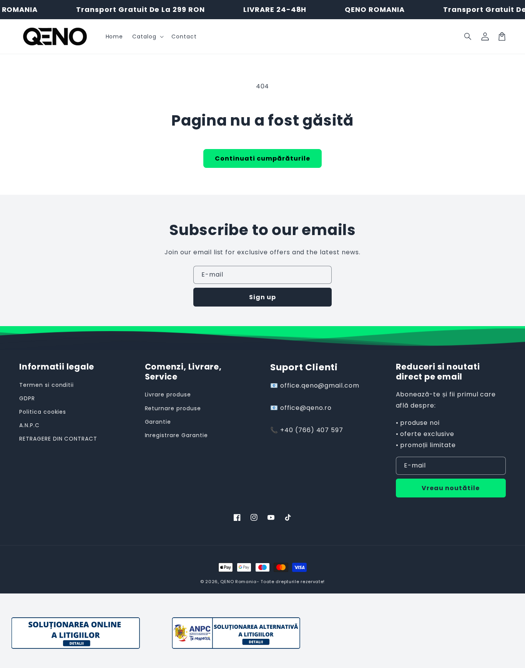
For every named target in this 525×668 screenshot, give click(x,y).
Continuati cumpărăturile (262, 158)
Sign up (262, 297)
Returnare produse (173, 408)
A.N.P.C (29, 425)
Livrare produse (168, 394)
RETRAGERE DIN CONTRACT (58, 439)
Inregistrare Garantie (176, 435)
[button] (468, 36)
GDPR (27, 398)
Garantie (158, 422)
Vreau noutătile (451, 488)
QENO (227, 581)
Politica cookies (42, 412)
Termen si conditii (46, 385)
